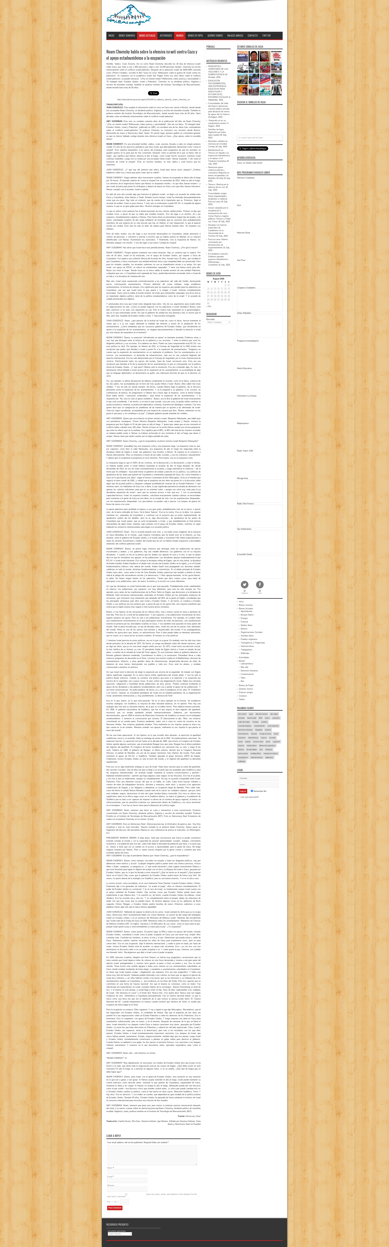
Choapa (255, 722)
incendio (272, 738)
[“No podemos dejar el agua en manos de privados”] (265, 90)
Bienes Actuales (147, 35)
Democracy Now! (193, 1116)
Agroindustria (246, 611)
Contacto (253, 35)
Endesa (268, 730)
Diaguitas (258, 730)
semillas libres (256, 753)
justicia (247, 742)
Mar (242, 681)
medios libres (251, 745)
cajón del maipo (244, 722)
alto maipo (274, 714)
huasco (264, 738)
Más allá (244, 667)
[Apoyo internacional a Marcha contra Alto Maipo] (265, 56)
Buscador (210, 319)
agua (251, 714)
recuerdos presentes (117, 1231)
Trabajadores (246, 650)
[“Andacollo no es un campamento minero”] (242, 56)
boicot (267, 718)
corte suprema (273, 726)
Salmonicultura (247, 646)
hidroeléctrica (253, 738)
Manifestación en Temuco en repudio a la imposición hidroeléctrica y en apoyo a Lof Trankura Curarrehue (219, 155)
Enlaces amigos (235, 35)
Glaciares (241, 738)
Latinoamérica (247, 664)
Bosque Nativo (247, 615)
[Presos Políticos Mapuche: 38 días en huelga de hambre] (242, 90)
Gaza (276, 734)
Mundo (179, 35)
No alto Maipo (252, 749)
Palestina (268, 749)
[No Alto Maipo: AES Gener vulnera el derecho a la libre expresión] (276, 56)
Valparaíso (269, 757)
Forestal (244, 622)
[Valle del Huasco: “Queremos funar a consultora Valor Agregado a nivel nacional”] (265, 67)
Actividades (166, 35)
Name (109, 1168)
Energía (244, 618)
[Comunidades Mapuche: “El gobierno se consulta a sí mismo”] (254, 67)
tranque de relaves (271, 753)
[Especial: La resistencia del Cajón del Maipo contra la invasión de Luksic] (276, 78)
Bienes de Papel (195, 35)
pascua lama (243, 753)
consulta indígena (244, 726)
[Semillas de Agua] (129, 24)
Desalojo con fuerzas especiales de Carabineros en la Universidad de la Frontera (217, 230)
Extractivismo (243, 734)
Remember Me (259, 791)
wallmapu (241, 761)
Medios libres (246, 625)
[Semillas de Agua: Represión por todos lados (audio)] (254, 56)
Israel (240, 742)
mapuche (276, 742)
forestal (254, 734)
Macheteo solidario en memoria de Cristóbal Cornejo (217, 144)
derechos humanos (245, 730)
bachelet (241, 718)
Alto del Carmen (261, 714)
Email (109, 1176)
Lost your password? (250, 797)
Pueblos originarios (249, 639)
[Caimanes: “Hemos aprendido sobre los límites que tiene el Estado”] (242, 78)
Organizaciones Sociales (252, 632)
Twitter (266, 35)
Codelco (264, 722)
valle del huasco (257, 757)
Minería (244, 629)
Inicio (111, 35)
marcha (241, 745)
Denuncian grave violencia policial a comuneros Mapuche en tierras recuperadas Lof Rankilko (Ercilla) (218, 172)
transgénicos (243, 757)
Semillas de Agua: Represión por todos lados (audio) (217, 132)
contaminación (259, 726)
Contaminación (247, 674)
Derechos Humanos (249, 671)
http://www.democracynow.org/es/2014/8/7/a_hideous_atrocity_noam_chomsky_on (153, 99)
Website (110, 1185)
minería (241, 749)
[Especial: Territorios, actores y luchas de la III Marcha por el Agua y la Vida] (254, 90)
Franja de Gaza (265, 734)
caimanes (276, 718)
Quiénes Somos (215, 35)
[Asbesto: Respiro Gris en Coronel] (242, 67)
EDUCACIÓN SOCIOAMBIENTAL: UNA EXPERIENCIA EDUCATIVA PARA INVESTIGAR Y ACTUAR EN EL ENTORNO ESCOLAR (218, 89)
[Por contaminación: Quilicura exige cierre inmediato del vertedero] (265, 78)
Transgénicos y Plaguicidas (253, 643)
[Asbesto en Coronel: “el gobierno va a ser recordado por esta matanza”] (276, 90)
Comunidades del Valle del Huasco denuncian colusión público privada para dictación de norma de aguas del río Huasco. (219, 108)
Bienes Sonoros (127, 35)
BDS (260, 718)
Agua (243, 677)
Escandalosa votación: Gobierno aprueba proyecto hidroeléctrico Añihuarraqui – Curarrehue (218, 259)
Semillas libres (247, 636)
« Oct (208, 306)
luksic (268, 742)
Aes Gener (242, 714)
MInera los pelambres (267, 745)
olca (261, 749)
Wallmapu (245, 653)
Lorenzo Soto (258, 742)
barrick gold (251, 718)
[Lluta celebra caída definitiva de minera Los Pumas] (254, 78)
